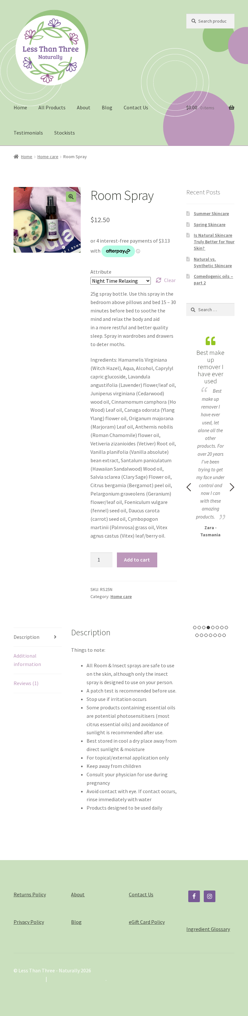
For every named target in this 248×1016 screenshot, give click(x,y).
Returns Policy (30, 894)
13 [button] (215, 635)
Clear (170, 280)
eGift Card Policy (147, 922)
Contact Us (136, 107)
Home (20, 107)
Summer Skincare (211, 213)
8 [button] (226, 627)
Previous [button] (188, 487)
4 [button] (208, 627)
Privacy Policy (29, 922)
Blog (107, 107)
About (83, 107)
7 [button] (221, 627)
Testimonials (28, 132)
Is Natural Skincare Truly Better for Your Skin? (214, 241)
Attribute (100, 271)
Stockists (64, 132)
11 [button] (206, 635)
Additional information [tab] (27, 659)
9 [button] (197, 635)
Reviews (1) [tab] (26, 683)
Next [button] (232, 487)
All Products (52, 107)
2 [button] (199, 627)
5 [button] (212, 627)
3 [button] (203, 627)
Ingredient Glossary (208, 929)
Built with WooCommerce (77, 979)
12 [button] (210, 635)
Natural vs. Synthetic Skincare (213, 262)
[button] (71, 196)
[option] (210, 436)
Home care (47, 156)
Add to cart (137, 559)
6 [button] (217, 627)
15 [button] (224, 635)
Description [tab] (26, 637)
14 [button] (219, 635)
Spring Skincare (209, 224)
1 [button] (194, 627)
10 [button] (201, 635)
